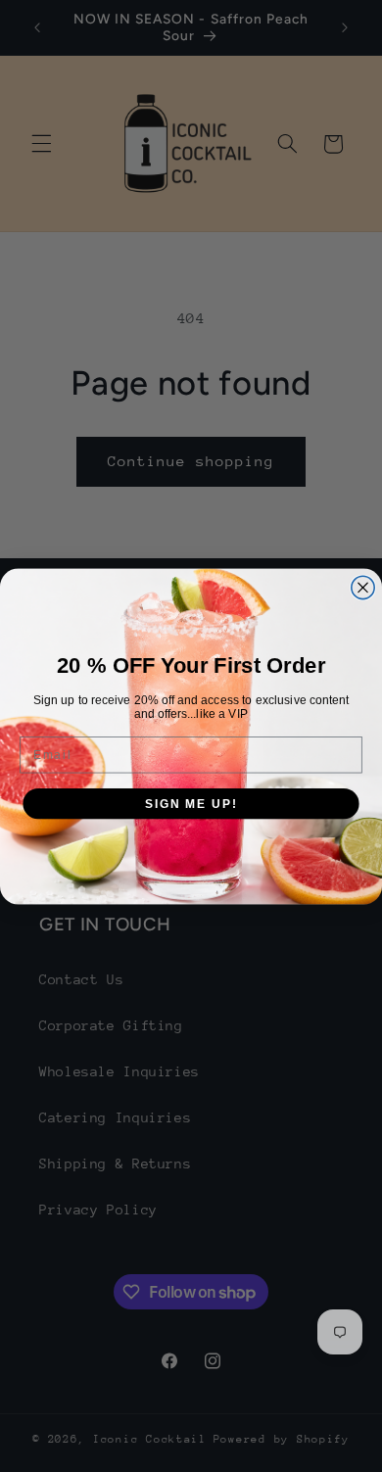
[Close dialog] (363, 587)
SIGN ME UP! (191, 802)
